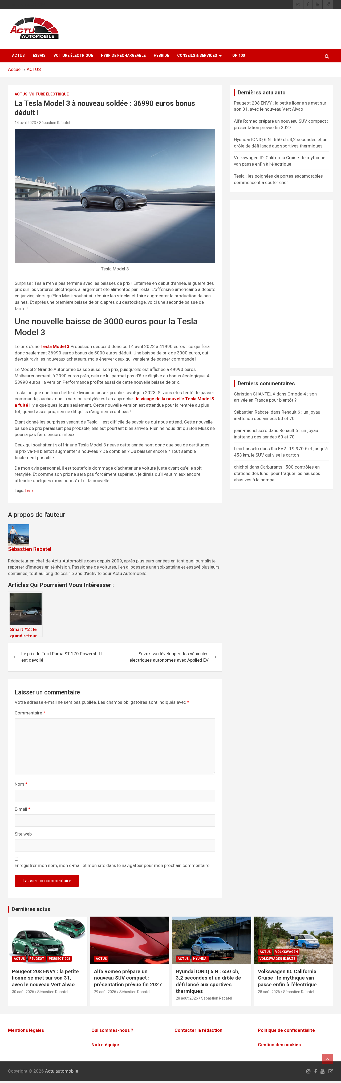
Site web (23, 834)
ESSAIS (39, 55)
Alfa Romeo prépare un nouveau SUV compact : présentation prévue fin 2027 (128, 978)
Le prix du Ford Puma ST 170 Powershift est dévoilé (61, 657)
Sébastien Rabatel (54, 123)
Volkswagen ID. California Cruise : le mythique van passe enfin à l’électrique (287, 978)
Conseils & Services (197, 55)
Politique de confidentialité (286, 1030)
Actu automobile (61, 1071)
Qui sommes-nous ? (112, 1030)
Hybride (161, 55)
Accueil (15, 69)
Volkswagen (286, 952)
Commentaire (30, 713)
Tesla (29, 490)
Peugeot (36, 959)
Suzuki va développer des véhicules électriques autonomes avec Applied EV (169, 657)
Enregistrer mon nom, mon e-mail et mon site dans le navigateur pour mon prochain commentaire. (112, 865)
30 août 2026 (23, 992)
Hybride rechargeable (123, 55)
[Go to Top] (327, 1059)
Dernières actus (31, 909)
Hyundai (200, 959)
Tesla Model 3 (55, 346)
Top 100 (237, 55)
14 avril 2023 (25, 123)
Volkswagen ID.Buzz (277, 959)
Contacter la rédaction (198, 1030)
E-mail (22, 809)
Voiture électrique (73, 55)
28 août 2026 (187, 998)
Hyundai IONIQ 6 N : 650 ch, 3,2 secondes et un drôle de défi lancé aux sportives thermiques (208, 981)
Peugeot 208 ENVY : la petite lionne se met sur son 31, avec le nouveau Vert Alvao (45, 978)
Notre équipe (105, 1044)
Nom (21, 784)
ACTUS (18, 55)
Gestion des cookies (279, 1044)
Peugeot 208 (59, 959)
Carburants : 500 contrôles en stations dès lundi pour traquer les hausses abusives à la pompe (277, 473)
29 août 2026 (105, 992)
